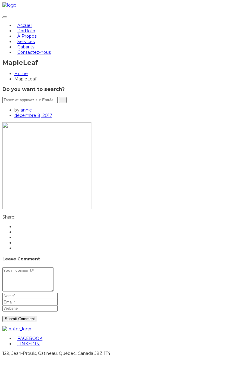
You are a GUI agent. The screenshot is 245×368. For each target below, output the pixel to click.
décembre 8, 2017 (33, 115)
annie (26, 110)
